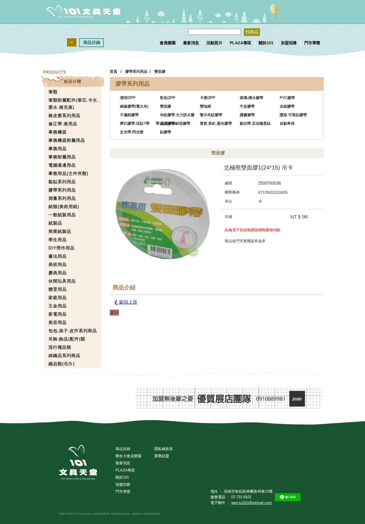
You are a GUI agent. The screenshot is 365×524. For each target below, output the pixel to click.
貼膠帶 (165, 132)
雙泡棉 (205, 106)
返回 (114, 312)
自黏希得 (287, 123)
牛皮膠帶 (247, 106)
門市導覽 (312, 43)
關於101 (266, 43)
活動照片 (214, 43)
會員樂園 (168, 43)
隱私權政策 (163, 449)
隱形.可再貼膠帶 (293, 115)
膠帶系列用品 (136, 71)
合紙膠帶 (287, 106)
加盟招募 (289, 43)
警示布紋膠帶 (211, 115)
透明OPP (127, 98)
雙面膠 (159, 71)
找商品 (252, 31)
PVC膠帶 (287, 98)
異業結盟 (161, 456)
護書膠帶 (247, 115)
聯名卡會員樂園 (128, 456)
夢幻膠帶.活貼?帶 (134, 123)
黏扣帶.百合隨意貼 (255, 123)
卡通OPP (207, 98)
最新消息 (191, 43)
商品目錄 (91, 42)
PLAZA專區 (240, 43)
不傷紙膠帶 (129, 115)
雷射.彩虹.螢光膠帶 (216, 123)
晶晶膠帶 (167, 123)
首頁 (113, 71)
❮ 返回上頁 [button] (125, 302)
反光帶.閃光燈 (131, 132)
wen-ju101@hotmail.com (251, 503)
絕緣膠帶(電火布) (134, 106)
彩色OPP (167, 98)
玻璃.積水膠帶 (251, 98)
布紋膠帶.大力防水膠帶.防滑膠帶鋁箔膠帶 (175, 116)
